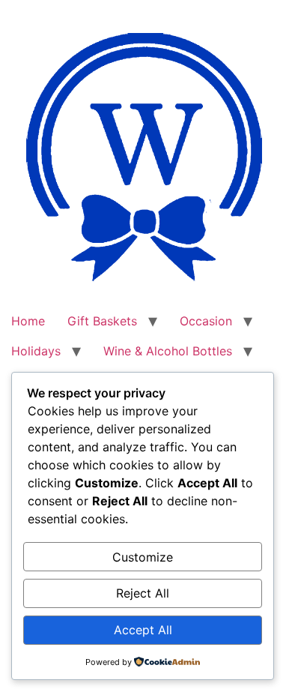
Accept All (143, 629)
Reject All (142, 593)
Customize (142, 557)
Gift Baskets (102, 320)
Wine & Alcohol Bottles (167, 350)
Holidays (36, 350)
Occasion (206, 320)
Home (28, 320)
